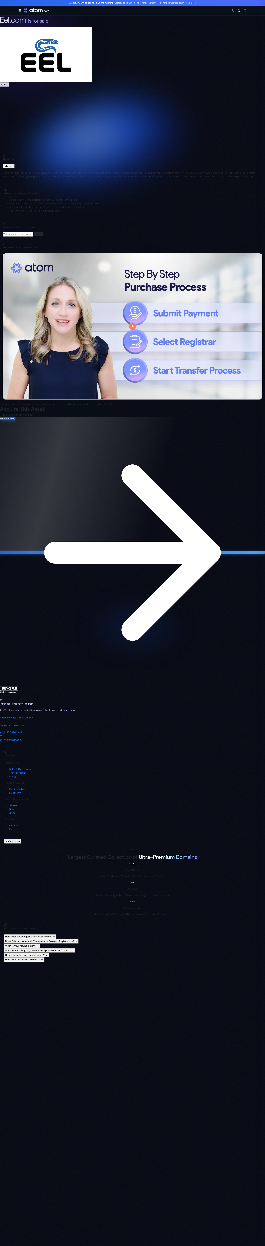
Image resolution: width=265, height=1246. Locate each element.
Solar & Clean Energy (21, 769)
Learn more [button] (69, 710)
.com (12, 812)
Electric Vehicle (17, 789)
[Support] (239, 10)
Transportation (18, 772)
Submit (38, 234)
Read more (190, 3)
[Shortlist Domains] (245, 10)
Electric (13, 825)
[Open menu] (20, 10)
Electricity (15, 792)
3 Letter (13, 805)
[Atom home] (36, 10)
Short (12, 809)
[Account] (233, 10)
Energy (13, 776)
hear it (9, 166)
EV (10, 829)
